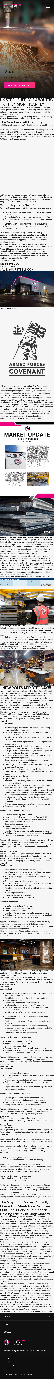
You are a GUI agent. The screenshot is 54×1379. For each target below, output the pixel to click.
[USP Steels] (13, 6)
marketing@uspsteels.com (22, 931)
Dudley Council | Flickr (43, 1311)
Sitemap (7, 1368)
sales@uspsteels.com (28, 1309)
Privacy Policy (8, 1362)
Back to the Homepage (20, 85)
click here (45, 577)
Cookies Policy (9, 1365)
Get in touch (5, 254)
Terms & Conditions (10, 1359)
